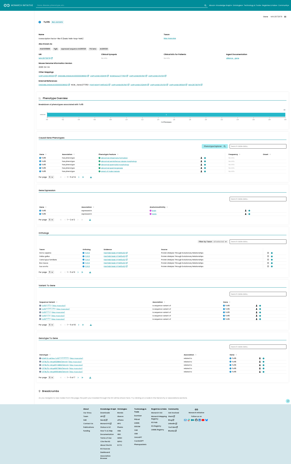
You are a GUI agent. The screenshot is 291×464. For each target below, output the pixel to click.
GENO (119, 438)
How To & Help (106, 431)
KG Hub (154, 422)
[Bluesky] (206, 420)
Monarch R (105, 423)
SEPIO (119, 441)
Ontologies (238, 5)
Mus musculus (170, 38)
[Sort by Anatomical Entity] (166, 207)
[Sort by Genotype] (49, 354)
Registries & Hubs (269, 5)
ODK (136, 434)
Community (283, 5)
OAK (136, 430)
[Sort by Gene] (45, 154)
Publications (88, 427)
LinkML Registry (157, 430)
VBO (119, 434)
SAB (85, 420)
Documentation (107, 434)
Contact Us (88, 423)
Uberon (120, 416)
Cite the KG (105, 441)
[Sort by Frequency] (239, 154)
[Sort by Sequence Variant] (56, 302)
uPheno (120, 420)
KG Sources (105, 449)
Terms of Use (105, 438)
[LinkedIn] (199, 420)
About (212, 5)
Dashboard (105, 452)
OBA (119, 431)
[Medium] (192, 420)
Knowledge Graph (224, 5)
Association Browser (105, 457)
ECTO (119, 445)
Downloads (105, 413)
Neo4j (103, 420)
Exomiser (138, 416)
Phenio (120, 427)
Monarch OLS (156, 413)
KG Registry (156, 426)
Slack (170, 416)
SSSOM (137, 426)
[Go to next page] (78, 177)
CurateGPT (139, 441)
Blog (170, 420)
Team (85, 416)
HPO (119, 423)
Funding (86, 431)
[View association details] (204, 158)
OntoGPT (138, 437)
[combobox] (122, 5)
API (101, 416)
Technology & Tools (252, 5)
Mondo (120, 413)
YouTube (172, 427)
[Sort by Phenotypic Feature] (117, 154)
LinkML (136, 423)
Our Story (87, 413)
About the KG (106, 445)
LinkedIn (171, 423)
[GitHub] (196, 420)
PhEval (137, 419)
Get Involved (173, 413)
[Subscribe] (185, 420)
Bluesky (171, 431)
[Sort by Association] (73, 154)
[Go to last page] (82, 177)
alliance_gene (232, 58)
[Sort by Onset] (269, 154)
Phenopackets (140, 444)
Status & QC (105, 427)
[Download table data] (90, 177)
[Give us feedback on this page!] (288, 401)
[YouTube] (203, 420)
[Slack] (189, 420)
